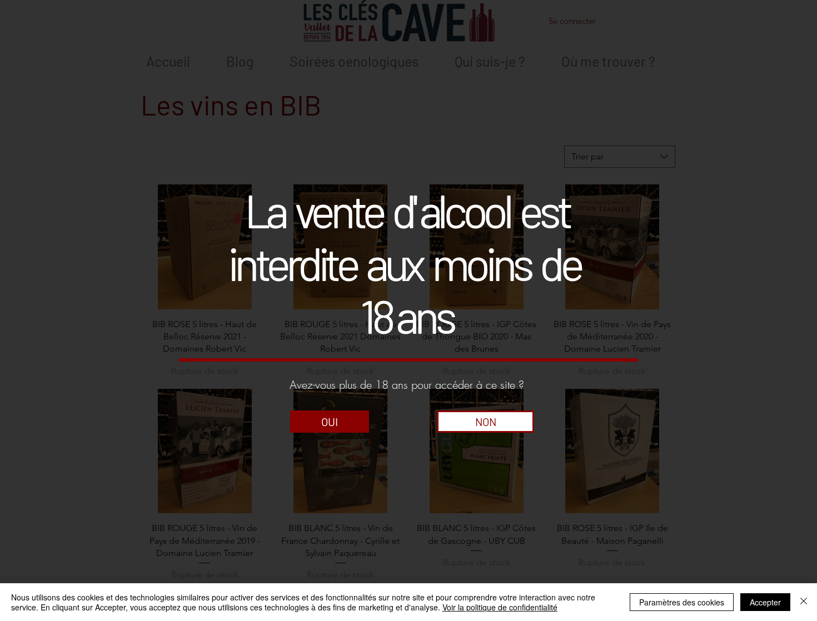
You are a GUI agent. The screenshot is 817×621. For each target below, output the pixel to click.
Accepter (765, 602)
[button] (329, 421)
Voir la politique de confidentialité (499, 607)
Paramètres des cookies (681, 602)
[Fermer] (803, 602)
